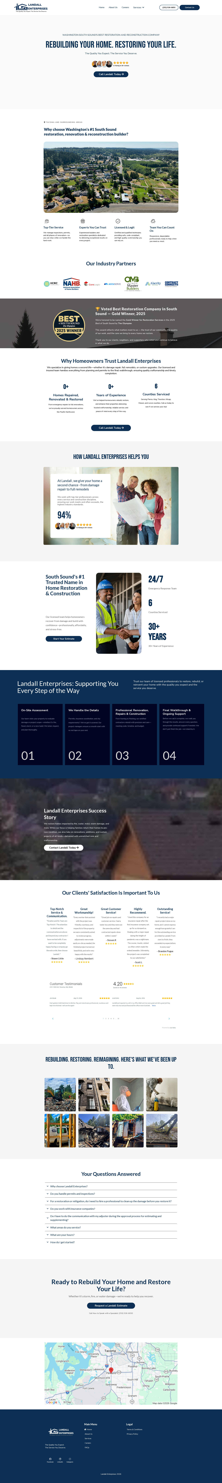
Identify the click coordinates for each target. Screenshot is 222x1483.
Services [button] (137, 7)
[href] (111, 1374)
